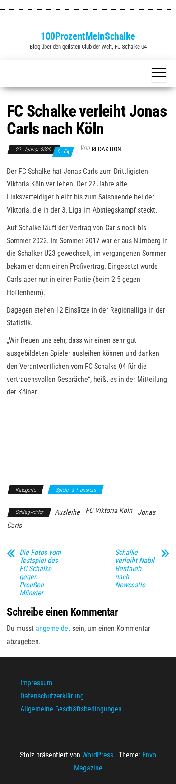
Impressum (36, 683)
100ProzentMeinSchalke (88, 36)
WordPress (97, 755)
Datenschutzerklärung (52, 696)
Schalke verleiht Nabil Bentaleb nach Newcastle (134, 568)
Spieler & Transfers (76, 490)
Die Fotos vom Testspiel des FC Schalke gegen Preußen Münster (40, 572)
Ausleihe (67, 512)
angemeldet (53, 628)
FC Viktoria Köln (108, 510)
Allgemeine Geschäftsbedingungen (71, 709)
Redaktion (106, 149)
